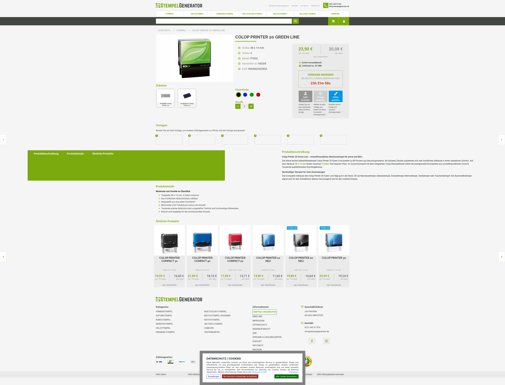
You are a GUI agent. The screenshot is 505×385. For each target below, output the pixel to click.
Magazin (257, 349)
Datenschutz (259, 325)
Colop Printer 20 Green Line (208, 30)
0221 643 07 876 (312, 327)
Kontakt (295, 6)
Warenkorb (315, 6)
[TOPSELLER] (301, 242)
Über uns (257, 316)
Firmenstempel (164, 311)
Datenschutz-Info (259, 372)
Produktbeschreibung (46, 153)
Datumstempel (164, 315)
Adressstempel (164, 324)
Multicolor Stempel (252, 14)
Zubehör (335, 14)
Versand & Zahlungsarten (279, 6)
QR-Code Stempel (307, 14)
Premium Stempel (224, 14)
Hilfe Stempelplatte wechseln (330, 374)
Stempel (170, 14)
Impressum (294, 372)
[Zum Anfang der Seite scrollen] (497, 377)
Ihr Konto (305, 6)
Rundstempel (163, 320)
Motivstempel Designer (217, 315)
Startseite (164, 30)
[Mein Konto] (344, 21)
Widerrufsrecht (261, 329)
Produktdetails (75, 153)
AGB (254, 333)
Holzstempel (197, 14)
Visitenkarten (212, 332)
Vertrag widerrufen (264, 312)
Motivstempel (280, 14)
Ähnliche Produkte (102, 153)
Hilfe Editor (161, 374)
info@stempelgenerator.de (317, 331)
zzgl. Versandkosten (320, 57)
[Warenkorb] (333, 21)
